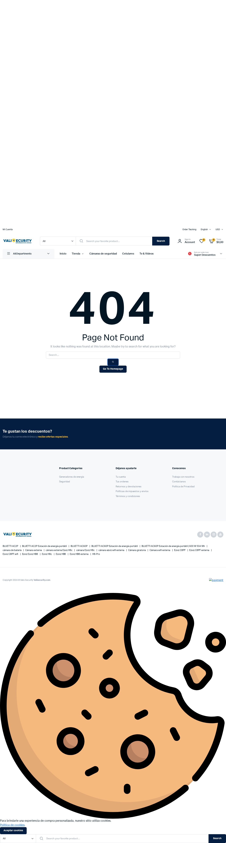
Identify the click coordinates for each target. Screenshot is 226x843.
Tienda (76, 253)
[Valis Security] (18, 241)
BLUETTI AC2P (11, 546)
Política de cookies (12, 825)
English (204, 229)
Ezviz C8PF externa (199, 550)
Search (161, 241)
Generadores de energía (71, 477)
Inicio (63, 253)
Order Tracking (189, 229)
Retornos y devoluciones (128, 487)
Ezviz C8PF (180, 550)
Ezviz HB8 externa (79, 554)
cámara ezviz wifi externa (112, 550)
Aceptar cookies (13, 830)
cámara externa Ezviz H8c (59, 550)
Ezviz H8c (47, 554)
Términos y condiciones (128, 496)
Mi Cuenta (8, 229)
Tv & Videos (146, 253)
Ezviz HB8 (61, 554)
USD (218, 229)
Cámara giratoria (137, 550)
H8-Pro (96, 554)
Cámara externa (33, 550)
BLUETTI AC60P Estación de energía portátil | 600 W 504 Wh (173, 546)
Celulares (128, 253)
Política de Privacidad (183, 487)
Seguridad (64, 482)
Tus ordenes (122, 482)
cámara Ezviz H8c (85, 550)
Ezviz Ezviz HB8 (30, 554)
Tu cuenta (121, 477)
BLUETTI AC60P (79, 546)
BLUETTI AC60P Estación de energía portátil (114, 546)
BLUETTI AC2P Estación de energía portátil (44, 546)
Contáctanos (179, 482)
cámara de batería (12, 550)
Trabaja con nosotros (183, 477)
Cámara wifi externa (160, 550)
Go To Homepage (113, 369)
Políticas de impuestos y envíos (132, 491)
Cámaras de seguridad (103, 253)
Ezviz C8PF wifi (11, 554)
